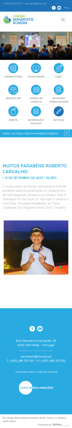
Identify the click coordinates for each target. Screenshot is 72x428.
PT (66, 7)
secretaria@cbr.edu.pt (35, 3)
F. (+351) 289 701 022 (51, 360)
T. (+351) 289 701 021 (20, 360)
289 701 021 (12, 3)
